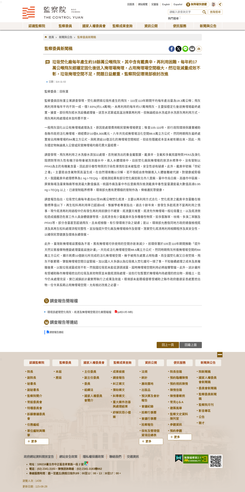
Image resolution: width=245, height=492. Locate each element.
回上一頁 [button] (168, 345)
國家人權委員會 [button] (94, 26)
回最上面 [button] (191, 345)
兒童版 (154, 4)
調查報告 (119, 377)
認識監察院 (36, 362)
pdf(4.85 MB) (125, 312)
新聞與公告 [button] (208, 26)
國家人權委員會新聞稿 (208, 380)
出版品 (146, 390)
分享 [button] (220, 4)
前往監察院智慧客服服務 (213, 4)
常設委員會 (34, 402)
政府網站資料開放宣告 (39, 456)
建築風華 (176, 408)
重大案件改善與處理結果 (122, 404)
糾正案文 (119, 383)
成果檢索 (119, 371)
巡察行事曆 (149, 412)
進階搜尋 (215, 12)
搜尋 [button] (204, 12)
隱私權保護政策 (93, 456)
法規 (145, 371)
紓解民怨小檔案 (122, 414)
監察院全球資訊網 (52, 12)
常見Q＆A (177, 402)
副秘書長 (33, 390)
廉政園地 (148, 383)
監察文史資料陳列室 (179, 416)
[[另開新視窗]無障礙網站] (195, 459)
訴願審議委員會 (36, 416)
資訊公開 (151, 362)
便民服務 (180, 362)
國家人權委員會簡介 (93, 398)
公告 (202, 417)
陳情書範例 (177, 396)
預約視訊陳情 (179, 383)
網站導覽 (143, 4)
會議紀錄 (148, 406)
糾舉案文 (119, 396)
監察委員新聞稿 (86, 37)
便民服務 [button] (179, 26)
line (185, 49)
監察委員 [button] (65, 26)
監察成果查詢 (123, 362)
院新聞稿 (205, 371)
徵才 (202, 423)
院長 (30, 371)
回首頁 (130, 4)
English (166, 4)
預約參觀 (176, 431)
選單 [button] (219, 354)
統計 (145, 377)
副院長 (31, 377)
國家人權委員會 (94, 362)
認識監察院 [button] (36, 26)
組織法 (88, 390)
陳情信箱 (176, 390)
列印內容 (199, 49)
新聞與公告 (65, 37)
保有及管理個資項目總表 (151, 433)
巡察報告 (148, 424)
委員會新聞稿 (208, 388)
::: (1, 2)
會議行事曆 (149, 418)
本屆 (59, 371)
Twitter (179, 49)
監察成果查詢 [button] (122, 26)
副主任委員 (91, 377)
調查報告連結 (57, 332)
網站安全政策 (68, 456)
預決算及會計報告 (151, 398)
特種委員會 (34, 408)
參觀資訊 (176, 424)
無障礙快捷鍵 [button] (199, 4)
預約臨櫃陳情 (179, 377)
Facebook (172, 49)
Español (178, 4)
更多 (34, 441)
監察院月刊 (206, 404)
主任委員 (90, 371)
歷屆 (59, 377)
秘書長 (31, 383)
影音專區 (205, 410)
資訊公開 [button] (151, 26)
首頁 (51, 37)
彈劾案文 (119, 390)
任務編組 (33, 424)
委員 (87, 383)
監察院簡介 (34, 396)
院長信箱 (176, 371)
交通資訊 (133, 456)
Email (192, 49)
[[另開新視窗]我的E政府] (178, 458)
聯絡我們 (115, 456)
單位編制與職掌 (36, 433)
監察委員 (65, 362)
